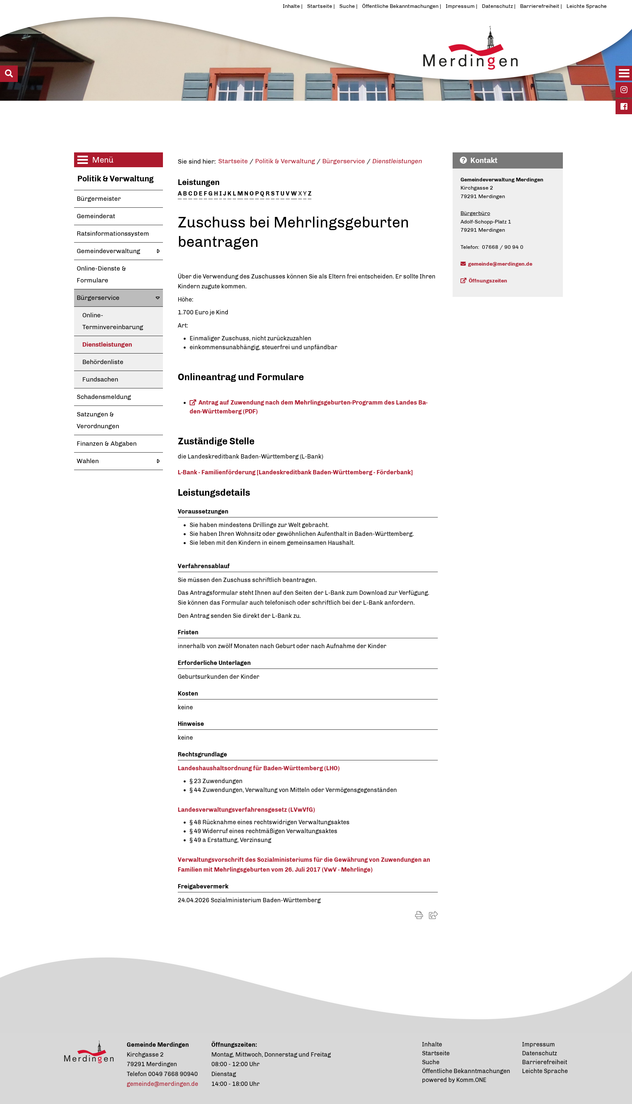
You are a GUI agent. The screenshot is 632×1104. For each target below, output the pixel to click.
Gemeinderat (96, 216)
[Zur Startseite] (284, 57)
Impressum (460, 6)
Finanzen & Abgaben (107, 443)
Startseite (319, 6)
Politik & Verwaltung (115, 178)
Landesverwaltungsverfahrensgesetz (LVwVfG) (246, 809)
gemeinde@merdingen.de (500, 264)
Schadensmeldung (104, 397)
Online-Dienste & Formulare (101, 274)
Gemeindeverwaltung (108, 251)
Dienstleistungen (107, 344)
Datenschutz (497, 6)
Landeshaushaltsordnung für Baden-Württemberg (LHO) (259, 768)
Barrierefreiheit (539, 6)
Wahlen (88, 461)
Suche (347, 6)
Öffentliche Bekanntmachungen (400, 6)
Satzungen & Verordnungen (98, 420)
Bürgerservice (98, 298)
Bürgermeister (99, 198)
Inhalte (291, 6)
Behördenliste (102, 362)
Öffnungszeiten (488, 280)
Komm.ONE (471, 1080)
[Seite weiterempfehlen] (433, 915)
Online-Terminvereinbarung (112, 321)
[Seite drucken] (419, 915)
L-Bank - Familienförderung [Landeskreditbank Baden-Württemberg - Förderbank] (295, 472)
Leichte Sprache (586, 6)
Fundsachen (100, 379)
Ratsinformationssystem (113, 233)
